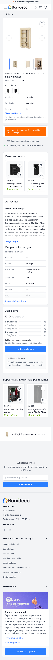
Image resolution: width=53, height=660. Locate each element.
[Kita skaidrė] (43, 176)
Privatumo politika (14, 637)
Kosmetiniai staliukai (12, 572)
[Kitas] (42, 38)
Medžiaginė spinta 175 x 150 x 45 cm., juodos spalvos (14, 185)
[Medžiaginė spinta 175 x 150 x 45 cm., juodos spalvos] (14, 169)
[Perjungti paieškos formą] (30, 7)
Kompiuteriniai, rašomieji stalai (16, 567)
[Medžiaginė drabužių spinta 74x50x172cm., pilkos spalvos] (37, 394)
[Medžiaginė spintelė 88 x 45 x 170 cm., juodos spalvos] (15, 91)
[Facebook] (4, 529)
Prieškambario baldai (12, 558)
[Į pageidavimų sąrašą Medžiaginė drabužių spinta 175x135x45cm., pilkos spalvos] (19, 388)
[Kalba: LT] (45, 7)
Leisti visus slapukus (25, 651)
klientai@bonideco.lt (12, 515)
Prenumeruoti (25, 484)
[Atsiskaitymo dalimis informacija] (25, 605)
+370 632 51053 (9, 510)
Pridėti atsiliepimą (25, 349)
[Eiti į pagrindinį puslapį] (17, 7)
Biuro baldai (8, 549)
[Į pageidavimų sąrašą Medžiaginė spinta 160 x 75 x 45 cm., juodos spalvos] (40, 165)
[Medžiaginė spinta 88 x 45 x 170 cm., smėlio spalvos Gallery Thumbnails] (25, 64)
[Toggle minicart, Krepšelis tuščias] (40, 7)
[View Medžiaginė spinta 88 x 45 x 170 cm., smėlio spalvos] (15, 64)
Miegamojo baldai (11, 544)
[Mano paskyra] (35, 7)
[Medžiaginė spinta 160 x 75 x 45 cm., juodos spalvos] (36, 169)
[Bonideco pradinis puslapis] (16, 500)
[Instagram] (10, 529)
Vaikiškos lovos (9, 563)
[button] (25, 538)
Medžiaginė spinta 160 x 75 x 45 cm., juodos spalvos (36, 185)
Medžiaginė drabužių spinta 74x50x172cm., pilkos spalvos (37, 410)
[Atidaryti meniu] (5, 7)
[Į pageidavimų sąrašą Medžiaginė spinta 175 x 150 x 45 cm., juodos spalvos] (19, 165)
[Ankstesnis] (9, 38)
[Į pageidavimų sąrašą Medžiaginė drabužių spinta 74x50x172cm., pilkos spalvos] (43, 388)
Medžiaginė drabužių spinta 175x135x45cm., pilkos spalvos (13, 410)
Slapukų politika (12, 642)
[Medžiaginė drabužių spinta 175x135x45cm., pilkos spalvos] (13, 394)
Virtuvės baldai (9, 553)
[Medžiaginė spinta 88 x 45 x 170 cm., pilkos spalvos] (8, 91)
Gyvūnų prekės (9, 577)
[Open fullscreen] (42, 23)
